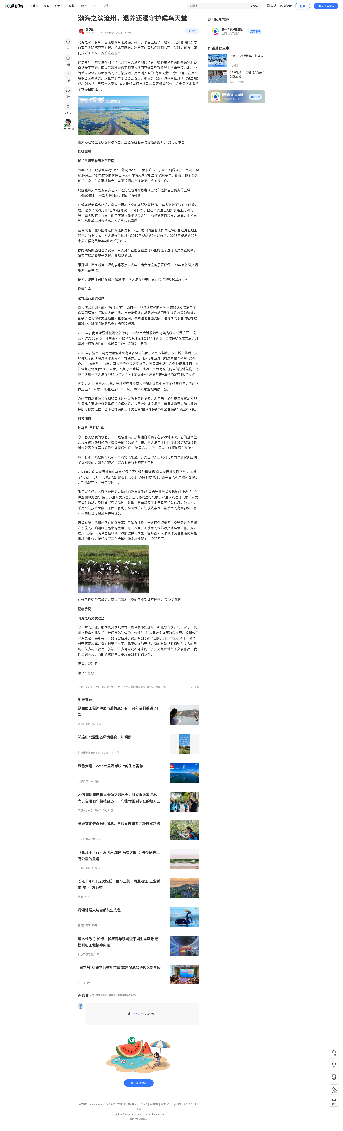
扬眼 (80, 896)
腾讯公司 (134, 1119)
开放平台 (132, 1104)
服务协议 (110, 1104)
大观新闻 (83, 781)
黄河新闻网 (84, 925)
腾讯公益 (165, 1104)
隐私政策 (121, 1104)
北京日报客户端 (86, 724)
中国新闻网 (84, 868)
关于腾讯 (83, 1104)
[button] (255, 31)
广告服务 (143, 1104)
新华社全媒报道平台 (89, 752)
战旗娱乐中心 (85, 810)
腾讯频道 (187, 1104)
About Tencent (97, 1104)
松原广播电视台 (86, 954)
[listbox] (138, 841)
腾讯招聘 (154, 1104)
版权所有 (143, 1119)
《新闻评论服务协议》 (126, 995)
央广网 (81, 983)
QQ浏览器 (176, 1104)
